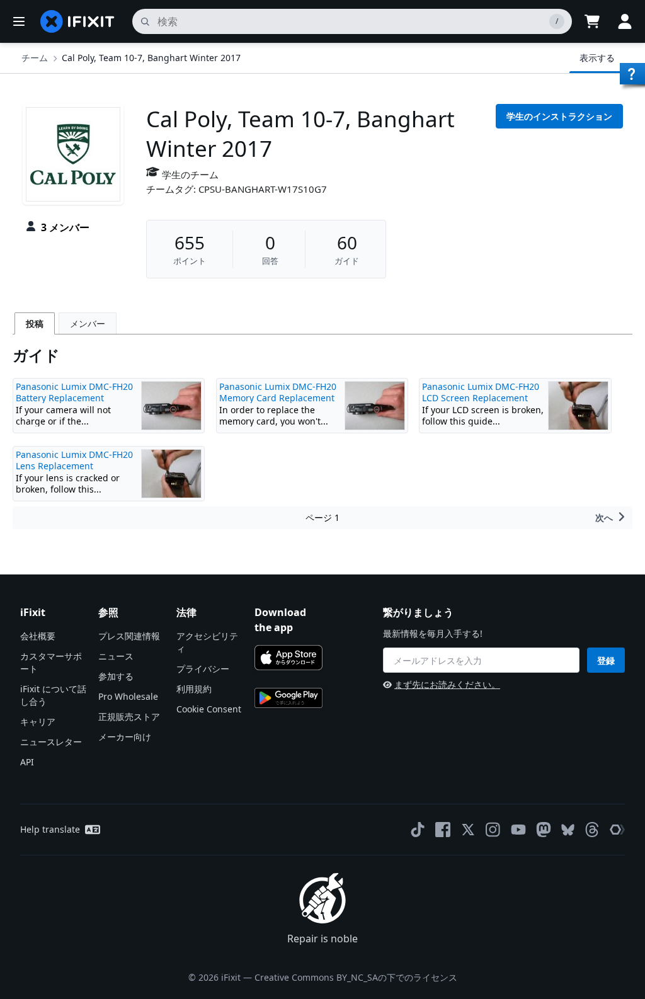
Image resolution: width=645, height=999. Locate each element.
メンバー (87, 323)
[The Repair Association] (617, 829)
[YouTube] (518, 829)
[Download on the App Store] (288, 657)
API (27, 762)
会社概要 (37, 636)
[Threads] (592, 829)
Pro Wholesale (128, 696)
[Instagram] (493, 829)
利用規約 (194, 689)
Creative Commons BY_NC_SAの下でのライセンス (355, 977)
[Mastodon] (543, 829)
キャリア (37, 722)
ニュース (116, 656)
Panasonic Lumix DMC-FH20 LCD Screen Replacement (480, 392)
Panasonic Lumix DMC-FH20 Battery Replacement (74, 392)
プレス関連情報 (129, 636)
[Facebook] (442, 829)
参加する (116, 676)
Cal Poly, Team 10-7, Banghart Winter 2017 (151, 58)
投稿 (34, 323)
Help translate (50, 829)
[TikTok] (417, 829)
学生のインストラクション (559, 116)
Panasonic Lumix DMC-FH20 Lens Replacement (74, 460)
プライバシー (202, 669)
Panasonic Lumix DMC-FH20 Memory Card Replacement (277, 392)
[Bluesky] (567, 829)
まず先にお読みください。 (447, 684)
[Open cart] (592, 21)
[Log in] (624, 21)
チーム (34, 58)
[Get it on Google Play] (288, 698)
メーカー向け (124, 737)
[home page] (77, 21)
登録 (606, 660)
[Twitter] (468, 829)
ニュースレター (51, 742)
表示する (597, 58)
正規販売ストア (129, 716)
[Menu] (19, 21)
